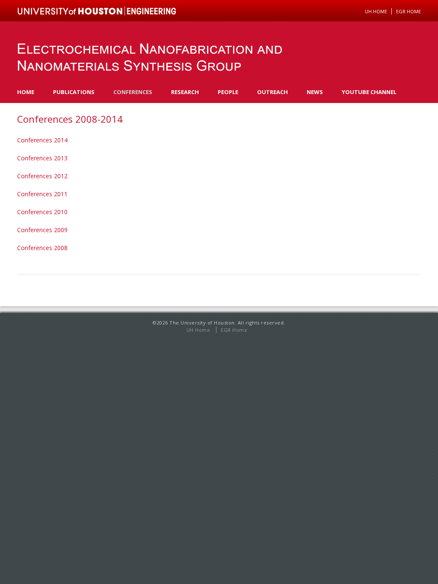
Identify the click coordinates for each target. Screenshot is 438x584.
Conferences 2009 (42, 230)
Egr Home (408, 11)
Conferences (132, 92)
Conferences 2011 (42, 194)
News (315, 92)
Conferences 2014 (42, 140)
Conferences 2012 (42, 176)
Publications (74, 92)
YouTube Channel (369, 92)
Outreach (272, 92)
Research (185, 92)
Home (25, 92)
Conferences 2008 (42, 248)
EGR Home (234, 330)
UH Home (376, 11)
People (228, 92)
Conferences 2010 (42, 212)
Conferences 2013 (42, 158)
